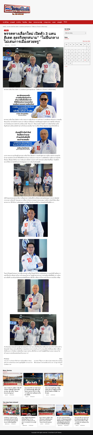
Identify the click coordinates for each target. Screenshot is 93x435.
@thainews (7, 423)
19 (77, 57)
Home (65, 22)
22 (88, 57)
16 (66, 57)
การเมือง (6, 30)
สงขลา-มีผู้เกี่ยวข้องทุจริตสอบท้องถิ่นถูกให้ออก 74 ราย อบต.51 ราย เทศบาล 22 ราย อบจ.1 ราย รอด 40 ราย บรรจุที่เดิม (29, 420)
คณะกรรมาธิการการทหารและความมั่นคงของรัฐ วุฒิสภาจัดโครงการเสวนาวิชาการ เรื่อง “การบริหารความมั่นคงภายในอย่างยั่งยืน (32, 391)
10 (70, 54)
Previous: (18, 361)
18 (73, 57)
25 (73, 60)
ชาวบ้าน (18, 22)
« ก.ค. (66, 66)
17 (70, 57)
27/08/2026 (13, 423)
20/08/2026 (53, 394)
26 (77, 60)
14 (85, 54)
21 (85, 57)
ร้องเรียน (25, 22)
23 (66, 60)
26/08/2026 (12, 394)
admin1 (6, 394)
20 (81, 57)
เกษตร (54, 22)
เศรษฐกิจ (59, 22)
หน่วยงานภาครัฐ (37, 22)
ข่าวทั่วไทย (6, 22)
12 (77, 54)
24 (70, 60)
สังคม (30, 22)
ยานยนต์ (12, 22)
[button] (89, 22)
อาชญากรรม (47, 22)
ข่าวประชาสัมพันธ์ (13, 384)
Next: (48, 361)
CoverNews (51, 432)
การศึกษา (6, 413)
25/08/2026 (32, 396)
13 (81, 54)
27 (81, 60)
